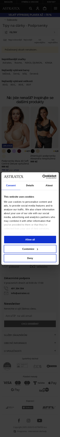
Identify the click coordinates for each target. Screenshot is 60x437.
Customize (28, 249)
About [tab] (49, 185)
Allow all (30, 239)
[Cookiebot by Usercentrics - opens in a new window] (42, 177)
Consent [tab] (11, 185)
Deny (30, 258)
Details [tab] (30, 185)
